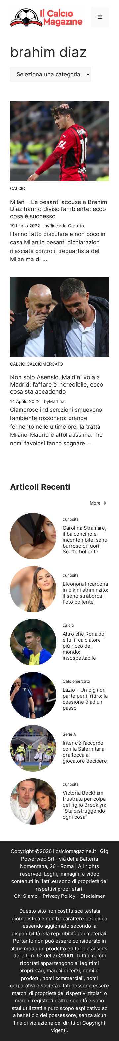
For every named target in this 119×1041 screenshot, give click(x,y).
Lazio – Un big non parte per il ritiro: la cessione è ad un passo (85, 699)
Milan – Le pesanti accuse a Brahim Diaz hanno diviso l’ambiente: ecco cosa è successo (58, 209)
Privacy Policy (59, 896)
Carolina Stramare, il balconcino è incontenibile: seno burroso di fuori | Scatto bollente (85, 540)
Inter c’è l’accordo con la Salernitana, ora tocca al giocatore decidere (85, 752)
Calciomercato (45, 364)
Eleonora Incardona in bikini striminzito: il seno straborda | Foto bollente (85, 593)
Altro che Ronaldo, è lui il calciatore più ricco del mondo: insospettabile (84, 646)
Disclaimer (92, 896)
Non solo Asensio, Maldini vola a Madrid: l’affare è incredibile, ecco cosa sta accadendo (56, 384)
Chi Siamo (26, 896)
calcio (17, 188)
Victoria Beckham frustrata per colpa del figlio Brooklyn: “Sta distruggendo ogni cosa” (84, 805)
